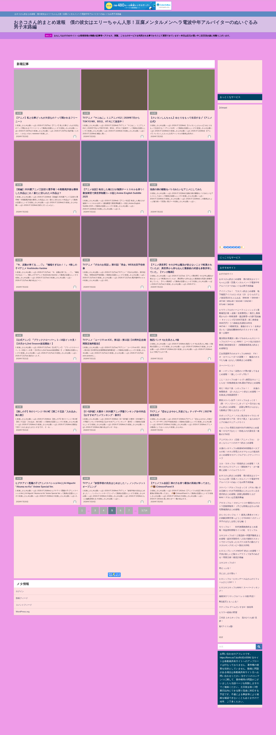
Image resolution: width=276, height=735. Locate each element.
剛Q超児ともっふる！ (229, 602)
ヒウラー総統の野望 (228, 612)
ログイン (20, 591)
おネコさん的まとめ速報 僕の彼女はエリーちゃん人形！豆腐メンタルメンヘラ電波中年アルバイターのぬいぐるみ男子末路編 (239, 282)
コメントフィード (24, 605)
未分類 (19, 113)
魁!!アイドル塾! (226, 626)
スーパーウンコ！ (227, 365)
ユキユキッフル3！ (227, 563)
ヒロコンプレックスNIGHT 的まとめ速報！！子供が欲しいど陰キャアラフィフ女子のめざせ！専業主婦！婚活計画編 (239, 554)
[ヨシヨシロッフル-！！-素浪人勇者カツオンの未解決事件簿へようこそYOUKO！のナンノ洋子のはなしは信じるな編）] (239, 518)
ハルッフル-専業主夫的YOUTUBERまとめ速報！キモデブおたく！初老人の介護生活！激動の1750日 (239, 431)
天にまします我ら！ (228, 573)
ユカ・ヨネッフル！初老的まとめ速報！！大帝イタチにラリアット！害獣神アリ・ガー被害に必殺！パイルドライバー (239, 466)
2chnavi (223, 107)
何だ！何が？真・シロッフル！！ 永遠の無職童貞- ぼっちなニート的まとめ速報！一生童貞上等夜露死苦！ (239, 391)
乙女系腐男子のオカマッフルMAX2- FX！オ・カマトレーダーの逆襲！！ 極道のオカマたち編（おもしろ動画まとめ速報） (239, 357)
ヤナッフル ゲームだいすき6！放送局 (236, 607)
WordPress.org (22, 612)
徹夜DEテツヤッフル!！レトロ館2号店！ (237, 596)
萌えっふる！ (225, 568)
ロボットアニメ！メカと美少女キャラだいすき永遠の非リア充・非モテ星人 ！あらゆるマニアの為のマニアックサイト (239, 419)
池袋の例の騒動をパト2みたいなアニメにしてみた (176, 189)
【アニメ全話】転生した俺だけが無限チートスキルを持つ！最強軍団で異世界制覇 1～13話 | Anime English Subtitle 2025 (114, 193)
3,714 (144, 510)
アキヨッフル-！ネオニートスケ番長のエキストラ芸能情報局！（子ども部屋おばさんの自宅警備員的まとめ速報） (239, 506)
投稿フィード (22, 598)
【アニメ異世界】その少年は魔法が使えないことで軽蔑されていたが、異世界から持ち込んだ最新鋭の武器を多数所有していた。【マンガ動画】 (181, 268)
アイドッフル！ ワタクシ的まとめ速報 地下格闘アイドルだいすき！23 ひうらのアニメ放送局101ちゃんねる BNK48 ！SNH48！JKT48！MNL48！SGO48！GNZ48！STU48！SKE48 (239, 297)
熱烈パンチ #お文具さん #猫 (164, 340)
